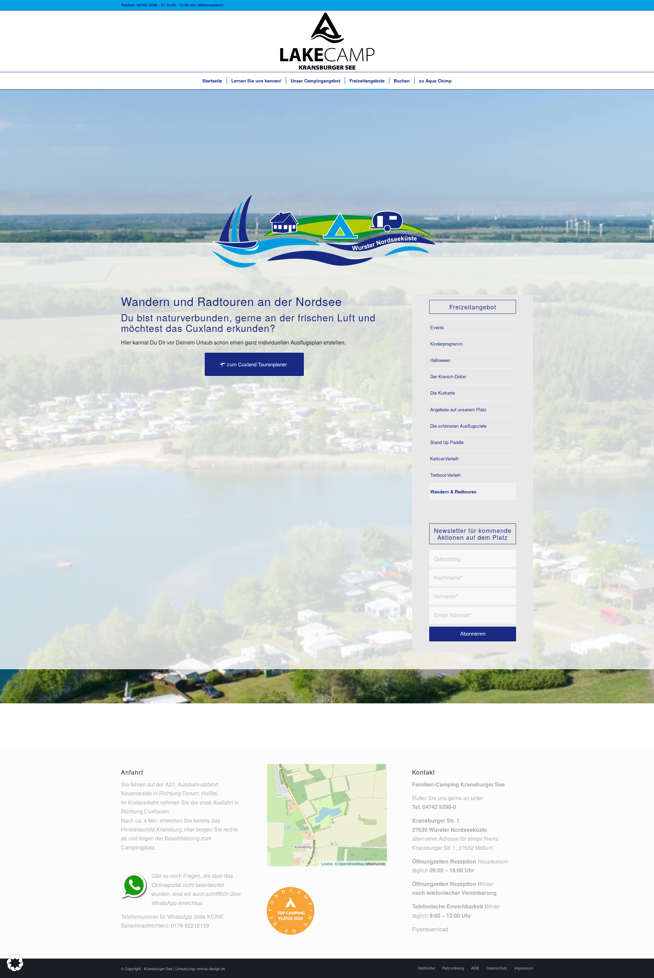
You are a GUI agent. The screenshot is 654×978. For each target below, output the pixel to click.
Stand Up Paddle (447, 442)
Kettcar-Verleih (444, 458)
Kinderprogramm (446, 343)
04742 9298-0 (439, 807)
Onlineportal (166, 885)
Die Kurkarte (442, 392)
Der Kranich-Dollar (448, 376)
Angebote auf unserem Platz (458, 409)
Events (437, 327)
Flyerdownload (430, 929)
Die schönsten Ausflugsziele (458, 426)
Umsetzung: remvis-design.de (200, 968)
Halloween (440, 360)
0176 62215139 (190, 925)
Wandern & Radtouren (453, 491)
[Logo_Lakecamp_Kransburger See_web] (326, 41)
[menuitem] (212, 80)
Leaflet (326, 863)
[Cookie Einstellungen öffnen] (15, 969)
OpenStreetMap (351, 863)
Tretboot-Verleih (445, 475)
